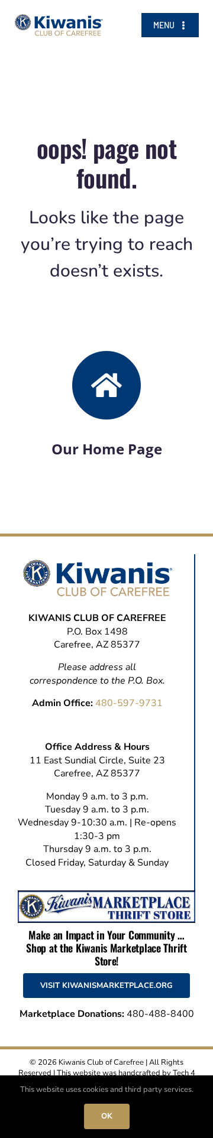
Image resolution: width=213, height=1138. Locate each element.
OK (106, 1116)
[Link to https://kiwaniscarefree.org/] (106, 385)
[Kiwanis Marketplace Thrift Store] (106, 895)
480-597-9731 (129, 703)
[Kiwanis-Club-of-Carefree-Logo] (59, 18)
